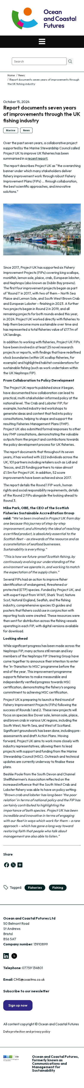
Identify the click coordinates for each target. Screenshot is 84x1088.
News (21, 75)
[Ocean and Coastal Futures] (43, 19)
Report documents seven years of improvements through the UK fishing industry (41, 114)
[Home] (11, 75)
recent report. (38, 158)
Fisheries (35, 888)
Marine (10, 130)
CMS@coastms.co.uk (29, 979)
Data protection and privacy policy (26, 1031)
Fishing (57, 888)
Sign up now (17, 1005)
